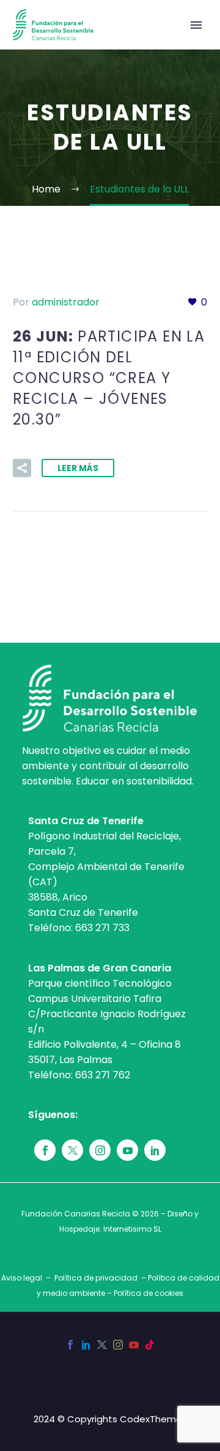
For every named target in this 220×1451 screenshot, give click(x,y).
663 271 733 (102, 928)
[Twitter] (102, 1345)
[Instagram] (118, 1345)
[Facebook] (70, 1345)
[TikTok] (150, 1345)
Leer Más (77, 468)
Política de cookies (148, 1293)
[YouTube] (134, 1345)
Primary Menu (196, 25)
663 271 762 (102, 1075)
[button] (22, 468)
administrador (66, 302)
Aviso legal (21, 1278)
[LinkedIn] (86, 1345)
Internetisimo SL (132, 1229)
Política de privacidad (96, 1278)
